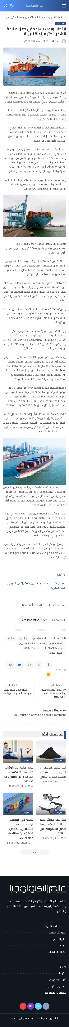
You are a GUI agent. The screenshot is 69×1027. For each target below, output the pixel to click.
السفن (22, 638)
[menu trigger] (62, 5)
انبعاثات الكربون (26, 643)
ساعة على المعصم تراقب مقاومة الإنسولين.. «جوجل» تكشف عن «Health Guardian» (20, 829)
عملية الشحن (56, 653)
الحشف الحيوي (39, 638)
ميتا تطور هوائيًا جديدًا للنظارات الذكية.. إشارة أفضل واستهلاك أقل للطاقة (52, 826)
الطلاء (9, 638)
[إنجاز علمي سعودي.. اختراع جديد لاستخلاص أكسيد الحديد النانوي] (51, 751)
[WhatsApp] (29, 665)
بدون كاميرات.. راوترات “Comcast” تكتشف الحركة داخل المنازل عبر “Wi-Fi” (18, 774)
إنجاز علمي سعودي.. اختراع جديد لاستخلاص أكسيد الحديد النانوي (52, 772)
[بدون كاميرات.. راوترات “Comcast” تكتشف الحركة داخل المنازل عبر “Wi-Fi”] (18, 751)
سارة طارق (55, 41)
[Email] (48, 674)
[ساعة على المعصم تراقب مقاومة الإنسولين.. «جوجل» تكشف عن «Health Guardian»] (18, 804)
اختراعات (60, 23)
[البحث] (5, 5)
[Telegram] (10, 665)
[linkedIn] (20, 665)
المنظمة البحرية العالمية (51, 643)
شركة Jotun (30, 648)
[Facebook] (48, 665)
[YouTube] (23, 1006)
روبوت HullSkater (52, 648)
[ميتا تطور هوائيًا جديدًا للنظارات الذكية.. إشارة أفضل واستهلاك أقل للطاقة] (51, 804)
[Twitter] (39, 665)
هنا (24, 604)
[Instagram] (30, 1006)
